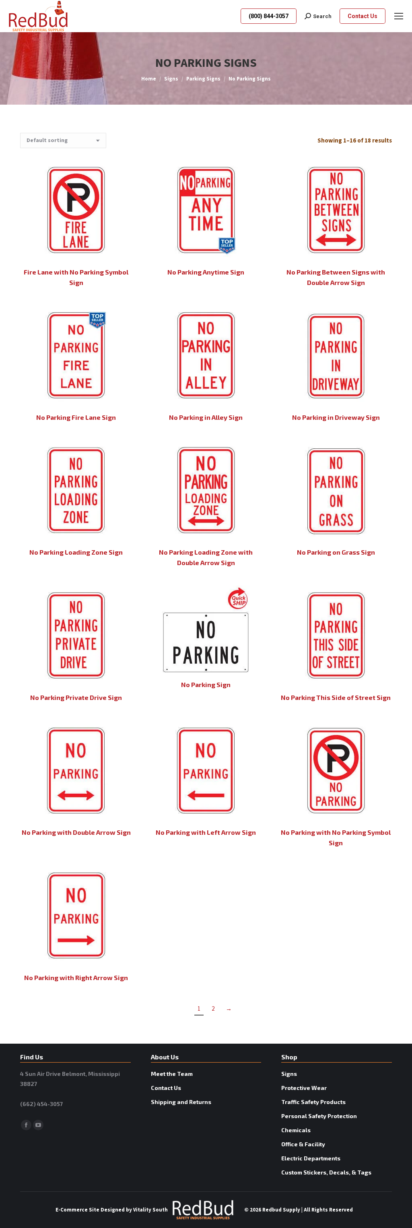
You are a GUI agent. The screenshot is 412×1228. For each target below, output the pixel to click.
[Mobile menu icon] (398, 16)
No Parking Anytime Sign (205, 272)
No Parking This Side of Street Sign (336, 697)
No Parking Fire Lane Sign (76, 417)
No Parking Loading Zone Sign (76, 552)
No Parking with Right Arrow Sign (76, 977)
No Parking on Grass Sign (336, 552)
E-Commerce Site (77, 1210)
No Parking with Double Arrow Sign (76, 832)
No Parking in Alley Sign (206, 417)
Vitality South (150, 1210)
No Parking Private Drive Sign (76, 697)
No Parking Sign (206, 684)
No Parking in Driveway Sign (336, 417)
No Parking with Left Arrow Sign (206, 832)
